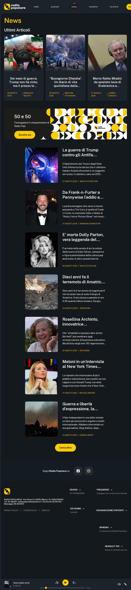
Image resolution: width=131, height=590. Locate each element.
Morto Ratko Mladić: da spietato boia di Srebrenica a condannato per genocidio (107, 82)
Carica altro (65, 447)
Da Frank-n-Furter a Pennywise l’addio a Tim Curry (81, 195)
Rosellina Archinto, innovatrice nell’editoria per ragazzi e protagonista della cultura (83, 322)
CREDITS (46, 510)
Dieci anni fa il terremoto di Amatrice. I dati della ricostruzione (83, 279)
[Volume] (119, 584)
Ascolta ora (25, 134)
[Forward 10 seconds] (74, 582)
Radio (36, 7)
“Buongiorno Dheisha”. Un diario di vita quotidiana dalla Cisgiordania (66, 82)
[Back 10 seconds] (56, 582)
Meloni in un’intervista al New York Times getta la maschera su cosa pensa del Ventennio (83, 364)
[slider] (46, 588)
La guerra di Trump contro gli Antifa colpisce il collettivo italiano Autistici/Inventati (81, 152)
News (74, 7)
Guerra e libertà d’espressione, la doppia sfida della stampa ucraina (79, 406)
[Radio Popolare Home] (14, 7)
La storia (114, 7)
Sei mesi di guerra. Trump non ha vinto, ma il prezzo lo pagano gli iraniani (23, 82)
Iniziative (93, 7)
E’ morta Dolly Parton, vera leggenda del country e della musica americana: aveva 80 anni (83, 237)
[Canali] (125, 584)
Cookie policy (30, 510)
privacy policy (11, 510)
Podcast (55, 7)
